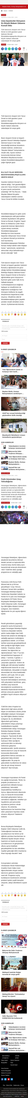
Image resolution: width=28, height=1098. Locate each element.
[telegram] (12, 48)
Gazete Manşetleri (6, 1070)
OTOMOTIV (5, 1058)
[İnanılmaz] (21, 312)
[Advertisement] (14, 90)
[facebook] (2, 48)
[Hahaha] (18, 312)
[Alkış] (5, 312)
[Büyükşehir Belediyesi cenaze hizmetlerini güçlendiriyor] (14, 426)
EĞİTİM (17, 1055)
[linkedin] (16, 48)
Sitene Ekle (9, 1085)
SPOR (17, 1058)
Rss (4, 1085)
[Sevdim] (9, 312)
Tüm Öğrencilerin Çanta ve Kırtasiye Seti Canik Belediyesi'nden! (12, 371)
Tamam (22, 1096)
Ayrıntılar (17, 1096)
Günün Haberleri (14, 1060)
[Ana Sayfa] (1, 11)
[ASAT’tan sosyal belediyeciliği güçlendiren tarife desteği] (14, 404)
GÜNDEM (11, 10)
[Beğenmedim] (12, 312)
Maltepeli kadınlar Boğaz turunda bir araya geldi (11, 973)
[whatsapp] (9, 48)
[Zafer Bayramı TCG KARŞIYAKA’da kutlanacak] (14, 1007)
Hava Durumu (5, 1068)
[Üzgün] (25, 312)
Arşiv (11, 1062)
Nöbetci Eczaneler (6, 1073)
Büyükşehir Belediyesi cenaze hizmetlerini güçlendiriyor (13, 436)
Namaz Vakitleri (5, 1075)
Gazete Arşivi (13, 1065)
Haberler (5, 10)
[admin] (12, 1079)
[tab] (5, 321)
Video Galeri (4, 1060)
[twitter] (6, 48)
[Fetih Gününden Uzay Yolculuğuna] (14, 517)
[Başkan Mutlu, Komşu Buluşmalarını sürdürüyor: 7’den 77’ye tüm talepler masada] (14, 382)
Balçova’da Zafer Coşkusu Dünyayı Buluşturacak (12, 951)
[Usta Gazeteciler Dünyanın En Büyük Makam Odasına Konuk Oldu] (14, 59)
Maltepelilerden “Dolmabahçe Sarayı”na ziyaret (13, 995)
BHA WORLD (5, 1055)
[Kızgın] (15, 312)
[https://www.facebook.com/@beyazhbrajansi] (8, 1079)
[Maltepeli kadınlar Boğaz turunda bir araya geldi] (14, 963)
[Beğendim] (2, 312)
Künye (22, 1085)
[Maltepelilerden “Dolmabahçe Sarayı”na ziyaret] (14, 985)
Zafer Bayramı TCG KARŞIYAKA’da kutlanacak (12, 1017)
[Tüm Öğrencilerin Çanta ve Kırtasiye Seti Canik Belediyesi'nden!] (14, 360)
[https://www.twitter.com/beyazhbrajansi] (5, 1079)
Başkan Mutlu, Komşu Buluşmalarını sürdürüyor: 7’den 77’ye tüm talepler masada (12, 393)
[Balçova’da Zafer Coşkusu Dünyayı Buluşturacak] (14, 941)
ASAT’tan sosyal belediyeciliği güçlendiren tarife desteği (13, 414)
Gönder (5, 343)
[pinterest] (19, 48)
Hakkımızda (16, 1085)
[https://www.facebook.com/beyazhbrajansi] (2, 1079)
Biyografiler (4, 1062)
